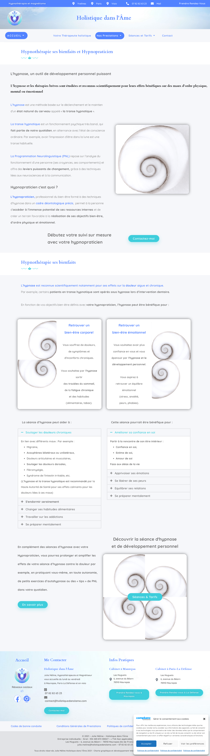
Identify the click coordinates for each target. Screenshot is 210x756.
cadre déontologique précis (54, 203)
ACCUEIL (14, 35)
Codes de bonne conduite (26, 726)
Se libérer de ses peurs (130, 480)
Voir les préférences (192, 743)
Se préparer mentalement (43, 524)
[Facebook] (17, 698)
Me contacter (55, 660)
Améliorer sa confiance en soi (135, 432)
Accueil (22, 660)
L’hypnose (18, 105)
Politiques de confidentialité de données (131, 726)
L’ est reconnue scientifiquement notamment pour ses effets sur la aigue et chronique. (92, 285)
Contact (167, 35)
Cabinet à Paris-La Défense (173, 669)
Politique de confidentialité (148, 750)
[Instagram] (26, 698)
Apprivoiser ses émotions (132, 473)
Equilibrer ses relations (130, 488)
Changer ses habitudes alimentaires (50, 509)
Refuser (167, 743)
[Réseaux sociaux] (22, 691)
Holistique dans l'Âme (59, 669)
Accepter (146, 743)
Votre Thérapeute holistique (72, 35)
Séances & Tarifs (144, 597)
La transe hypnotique (25, 124)
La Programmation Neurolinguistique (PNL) (40, 156)
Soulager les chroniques (48, 432)
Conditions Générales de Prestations (79, 726)
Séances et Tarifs (140, 35)
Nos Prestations (107, 35)
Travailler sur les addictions (44, 517)
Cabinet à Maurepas (122, 669)
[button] (204, 718)
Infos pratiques (121, 660)
